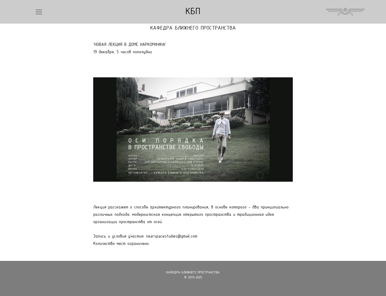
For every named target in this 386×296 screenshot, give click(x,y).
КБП (192, 12)
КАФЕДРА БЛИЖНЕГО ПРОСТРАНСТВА (193, 28)
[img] (39, 11)
